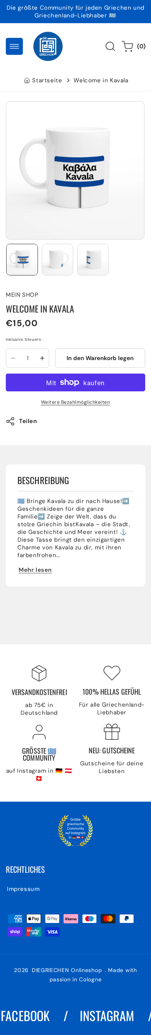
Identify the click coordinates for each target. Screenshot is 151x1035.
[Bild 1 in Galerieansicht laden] (22, 259)
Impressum (23, 889)
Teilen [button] (28, 421)
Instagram (102, 1015)
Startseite (47, 80)
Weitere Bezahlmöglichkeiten (75, 402)
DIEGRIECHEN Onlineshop (68, 970)
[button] (14, 46)
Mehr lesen (35, 570)
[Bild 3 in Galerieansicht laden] (93, 259)
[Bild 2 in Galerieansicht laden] (58, 259)
